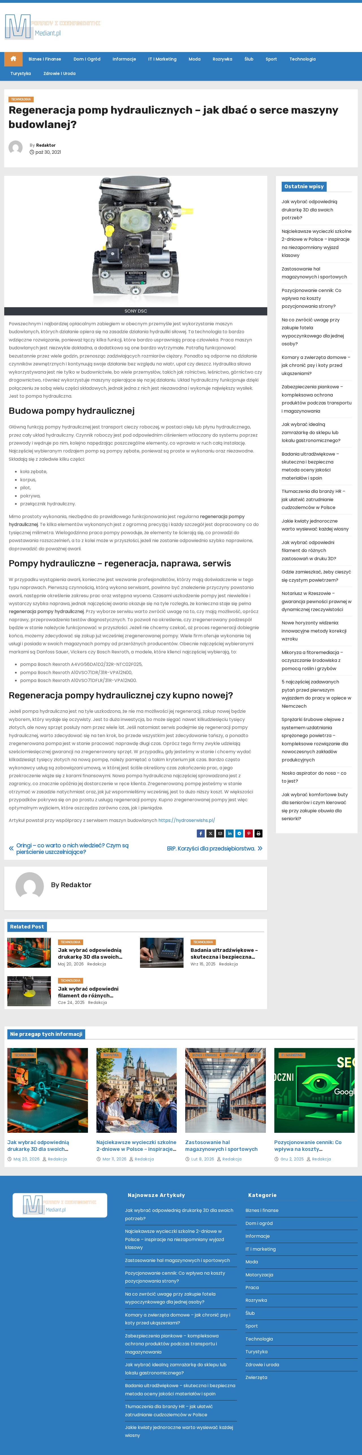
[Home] (13, 59)
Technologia (303, 59)
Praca (252, 1287)
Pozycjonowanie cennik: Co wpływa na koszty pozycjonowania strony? (311, 298)
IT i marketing (162, 59)
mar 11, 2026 (115, 1159)
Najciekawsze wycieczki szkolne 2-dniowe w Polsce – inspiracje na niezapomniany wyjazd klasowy (136, 1152)
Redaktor (46, 145)
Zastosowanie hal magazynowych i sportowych (221, 1145)
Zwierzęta (256, 1377)
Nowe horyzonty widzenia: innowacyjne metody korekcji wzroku (314, 631)
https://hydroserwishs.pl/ (186, 820)
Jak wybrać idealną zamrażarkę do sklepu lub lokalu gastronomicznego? (311, 432)
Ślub (249, 59)
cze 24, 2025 (71, 1002)
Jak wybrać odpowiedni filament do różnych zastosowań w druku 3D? (90, 996)
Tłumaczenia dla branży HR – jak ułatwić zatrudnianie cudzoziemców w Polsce (313, 499)
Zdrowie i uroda (60, 73)
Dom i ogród (87, 59)
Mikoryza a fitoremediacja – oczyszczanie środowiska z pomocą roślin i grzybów (312, 660)
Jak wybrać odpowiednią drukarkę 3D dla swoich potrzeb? (90, 957)
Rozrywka (222, 59)
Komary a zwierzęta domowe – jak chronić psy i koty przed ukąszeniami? (316, 365)
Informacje (124, 59)
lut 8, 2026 (203, 1159)
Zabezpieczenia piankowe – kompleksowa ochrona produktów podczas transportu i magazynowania (172, 1344)
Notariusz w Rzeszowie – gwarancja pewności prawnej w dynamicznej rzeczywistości (317, 601)
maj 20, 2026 (71, 964)
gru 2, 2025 (293, 1159)
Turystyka (20, 73)
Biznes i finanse (45, 59)
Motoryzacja (259, 1275)
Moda (195, 59)
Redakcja (96, 964)
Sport (271, 59)
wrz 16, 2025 (203, 964)
